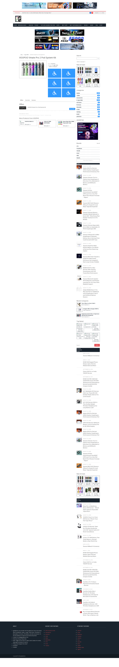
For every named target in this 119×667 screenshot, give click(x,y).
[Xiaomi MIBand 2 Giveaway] (79, 355)
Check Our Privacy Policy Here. (20, 639)
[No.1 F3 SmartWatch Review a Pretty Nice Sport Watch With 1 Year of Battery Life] (79, 611)
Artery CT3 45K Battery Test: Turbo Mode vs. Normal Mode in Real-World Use (91, 539)
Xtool (78, 153)
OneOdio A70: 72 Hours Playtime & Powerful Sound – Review (91, 583)
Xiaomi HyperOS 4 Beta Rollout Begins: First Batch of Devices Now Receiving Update (90, 248)
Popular (79, 348)
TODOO (47, 645)
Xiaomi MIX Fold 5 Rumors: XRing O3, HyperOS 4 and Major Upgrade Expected (91, 204)
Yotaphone (79, 148)
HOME (15, 25)
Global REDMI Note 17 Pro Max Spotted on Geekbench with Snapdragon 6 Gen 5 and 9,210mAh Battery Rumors (91, 293)
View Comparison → (86, 304)
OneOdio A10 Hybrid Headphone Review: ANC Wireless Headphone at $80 (91, 604)
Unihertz (79, 638)
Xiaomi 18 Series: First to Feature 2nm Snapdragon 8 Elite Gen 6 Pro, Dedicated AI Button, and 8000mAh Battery (91, 181)
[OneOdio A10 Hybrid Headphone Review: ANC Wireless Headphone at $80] (79, 601)
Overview (27, 100)
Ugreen (79, 649)
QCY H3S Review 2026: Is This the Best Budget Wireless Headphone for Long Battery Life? (90, 404)
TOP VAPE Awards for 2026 (48, 25)
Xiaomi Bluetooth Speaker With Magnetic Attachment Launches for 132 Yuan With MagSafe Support (91, 281)
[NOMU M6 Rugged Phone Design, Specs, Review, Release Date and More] (79, 361)
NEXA (46, 638)
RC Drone (88, 104)
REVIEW (86, 25)
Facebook (15, 645)
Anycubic (79, 641)
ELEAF (88, 114)
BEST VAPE (64, 25)
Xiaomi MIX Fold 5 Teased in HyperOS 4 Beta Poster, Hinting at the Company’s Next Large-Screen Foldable (91, 259)
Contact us (15, 637)
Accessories (88, 97)
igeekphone (22, 656)
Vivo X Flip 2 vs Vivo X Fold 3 (88, 303)
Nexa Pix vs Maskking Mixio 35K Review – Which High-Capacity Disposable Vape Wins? (91, 508)
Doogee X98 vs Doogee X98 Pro (91, 308)
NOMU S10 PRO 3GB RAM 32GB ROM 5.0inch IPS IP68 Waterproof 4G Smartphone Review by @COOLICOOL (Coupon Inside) (91, 382)
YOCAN (78, 150)
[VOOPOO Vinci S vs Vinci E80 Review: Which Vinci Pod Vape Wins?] (79, 516)
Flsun (78, 640)
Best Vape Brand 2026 (75, 25)
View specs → (28, 124)
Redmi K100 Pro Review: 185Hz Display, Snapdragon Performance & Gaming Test (91, 169)
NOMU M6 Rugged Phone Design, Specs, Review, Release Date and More (90, 363)
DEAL (97, 25)
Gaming (88, 111)
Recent (78, 499)
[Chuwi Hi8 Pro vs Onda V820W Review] (79, 370)
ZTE (77, 146)
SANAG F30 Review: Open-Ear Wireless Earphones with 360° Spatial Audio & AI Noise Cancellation (91, 529)
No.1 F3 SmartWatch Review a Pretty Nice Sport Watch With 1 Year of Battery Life (91, 613)
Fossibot (79, 636)
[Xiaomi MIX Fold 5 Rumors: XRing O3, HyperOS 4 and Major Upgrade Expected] (79, 202)
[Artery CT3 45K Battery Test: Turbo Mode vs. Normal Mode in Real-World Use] (79, 537)
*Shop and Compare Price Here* (20, 644)
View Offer (72, 109)
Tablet (88, 95)
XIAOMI (78, 163)
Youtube (15, 647)
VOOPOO (36, 118)
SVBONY (79, 630)
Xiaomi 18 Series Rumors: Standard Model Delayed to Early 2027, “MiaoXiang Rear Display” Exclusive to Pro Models (91, 216)
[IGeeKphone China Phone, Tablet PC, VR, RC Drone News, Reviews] (18, 19)
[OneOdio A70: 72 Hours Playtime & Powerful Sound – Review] (79, 581)
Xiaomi (78, 157)
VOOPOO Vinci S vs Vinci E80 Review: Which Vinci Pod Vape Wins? (36, 12)
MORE (91, 25)
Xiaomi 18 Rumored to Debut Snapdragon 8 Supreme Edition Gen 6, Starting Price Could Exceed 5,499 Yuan (91, 237)
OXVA (46, 636)
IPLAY (46, 643)
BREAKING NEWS (22, 25)
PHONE (36, 25)
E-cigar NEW (55, 65)
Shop (100, 25)
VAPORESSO (48, 632)
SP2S (46, 641)
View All (98, 143)
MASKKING (47, 640)
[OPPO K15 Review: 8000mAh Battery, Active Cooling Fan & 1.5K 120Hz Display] (79, 422)
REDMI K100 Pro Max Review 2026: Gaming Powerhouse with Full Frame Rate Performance (90, 270)
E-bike (88, 109)
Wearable (88, 107)
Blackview (79, 634)
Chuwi (78, 632)
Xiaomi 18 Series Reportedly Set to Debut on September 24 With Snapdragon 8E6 (91, 227)
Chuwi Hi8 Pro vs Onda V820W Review (89, 372)
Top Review (79, 350)
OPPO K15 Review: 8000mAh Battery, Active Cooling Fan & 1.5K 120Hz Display (91, 424)
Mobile (88, 93)
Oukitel (79, 645)
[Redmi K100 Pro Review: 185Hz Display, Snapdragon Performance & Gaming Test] (79, 167)
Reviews (34, 100)
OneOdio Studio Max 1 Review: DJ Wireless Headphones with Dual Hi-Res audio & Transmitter (90, 593)
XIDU (78, 155)
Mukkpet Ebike (80, 647)
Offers (21, 100)
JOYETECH (88, 116)
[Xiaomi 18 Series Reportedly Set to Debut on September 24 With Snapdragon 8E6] (79, 224)
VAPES (58, 25)
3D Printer (88, 102)
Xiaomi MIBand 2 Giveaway (91, 355)
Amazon (31, 25)
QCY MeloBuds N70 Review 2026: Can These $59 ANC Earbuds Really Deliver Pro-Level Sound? (91, 393)
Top (78, 501)
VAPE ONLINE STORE (50, 630)
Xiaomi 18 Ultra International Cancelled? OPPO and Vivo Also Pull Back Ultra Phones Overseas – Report (91, 193)
